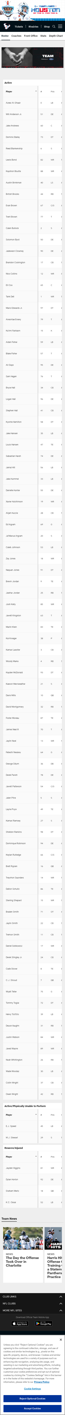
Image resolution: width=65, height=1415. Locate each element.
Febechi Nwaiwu (13, 752)
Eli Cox (9, 285)
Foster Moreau (12, 718)
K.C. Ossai (11, 1202)
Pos (52, 91)
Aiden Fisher (11, 342)
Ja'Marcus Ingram (14, 536)
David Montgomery (15, 706)
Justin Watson (12, 1037)
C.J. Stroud (11, 980)
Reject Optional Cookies (32, 1398)
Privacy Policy (41, 1382)
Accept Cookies (32, 1408)
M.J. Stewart (12, 1137)
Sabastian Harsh (13, 456)
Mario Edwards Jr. (14, 308)
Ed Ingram (10, 524)
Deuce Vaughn (12, 1025)
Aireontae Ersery (13, 319)
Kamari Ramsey (13, 820)
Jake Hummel (12, 479)
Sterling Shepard (13, 900)
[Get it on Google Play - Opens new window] (43, 1325)
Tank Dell (10, 296)
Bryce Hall (10, 387)
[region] (32, 1375)
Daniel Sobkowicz (14, 946)
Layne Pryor (11, 809)
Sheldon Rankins (14, 832)
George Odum (12, 763)
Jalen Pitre (11, 798)
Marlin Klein (11, 627)
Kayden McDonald (14, 672)
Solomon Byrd (12, 239)
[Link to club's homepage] (7, 25)
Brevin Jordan (12, 581)
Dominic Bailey (13, 137)
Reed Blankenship (14, 148)
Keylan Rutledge (13, 854)
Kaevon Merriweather (15, 684)
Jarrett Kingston (13, 615)
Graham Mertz (12, 1191)
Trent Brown (11, 216)
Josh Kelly (11, 604)
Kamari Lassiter (13, 649)
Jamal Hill (10, 467)
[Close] (61, 1339)
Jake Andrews (12, 125)
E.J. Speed (11, 1126)
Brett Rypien (11, 866)
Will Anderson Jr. (14, 114)
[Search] (54, 26)
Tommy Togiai (12, 1003)
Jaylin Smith (12, 923)
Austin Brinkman (13, 182)
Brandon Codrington (15, 262)
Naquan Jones (12, 570)
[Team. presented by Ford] (32, 57)
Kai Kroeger (11, 638)
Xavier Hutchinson (14, 501)
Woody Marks (12, 661)
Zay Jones (10, 558)
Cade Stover (11, 968)
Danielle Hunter (13, 490)
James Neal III (12, 729)
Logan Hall (11, 399)
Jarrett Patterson (13, 786)
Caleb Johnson (13, 547)
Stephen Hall (12, 410)
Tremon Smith (12, 934)
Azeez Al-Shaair (13, 102)
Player (9, 91)
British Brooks (12, 194)
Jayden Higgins (13, 1168)
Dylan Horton (12, 1179)
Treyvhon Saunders (15, 877)
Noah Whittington (14, 1059)
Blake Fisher (11, 353)
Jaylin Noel (11, 741)
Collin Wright (12, 1082)
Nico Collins (11, 273)
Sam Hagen (11, 376)
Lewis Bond (11, 159)
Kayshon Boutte (13, 171)
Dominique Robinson (16, 843)
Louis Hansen (12, 444)
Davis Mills (11, 695)
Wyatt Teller (11, 991)
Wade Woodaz (12, 1071)
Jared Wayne (12, 1048)
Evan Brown (11, 205)
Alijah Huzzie (12, 513)
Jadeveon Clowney (15, 251)
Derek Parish (12, 775)
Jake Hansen (12, 433)
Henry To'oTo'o (12, 1014)
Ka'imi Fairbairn (13, 330)
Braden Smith (12, 911)
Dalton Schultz (13, 889)
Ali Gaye (10, 365)
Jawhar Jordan (13, 592)
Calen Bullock (12, 228)
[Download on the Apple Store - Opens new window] (20, 1324)
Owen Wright (12, 1094)
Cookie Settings (32, 1388)
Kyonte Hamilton (13, 422)
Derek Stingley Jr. (14, 957)
